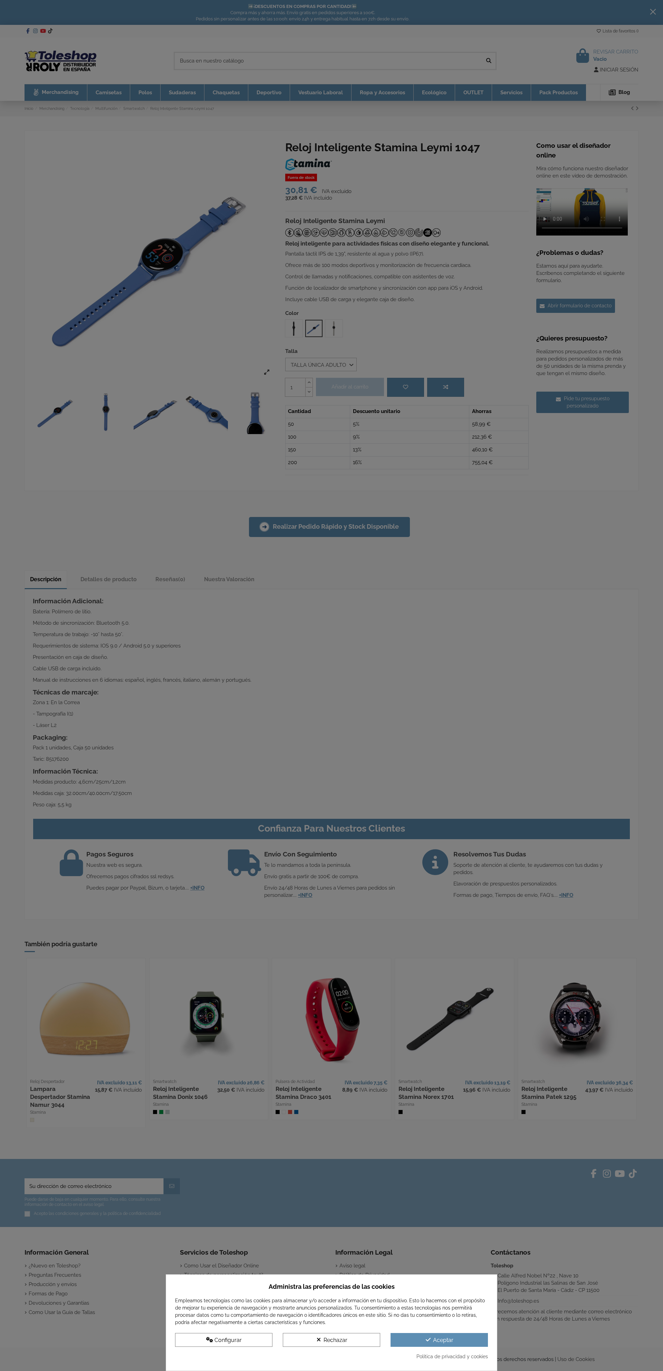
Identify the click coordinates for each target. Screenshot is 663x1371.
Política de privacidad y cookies (452, 1356)
